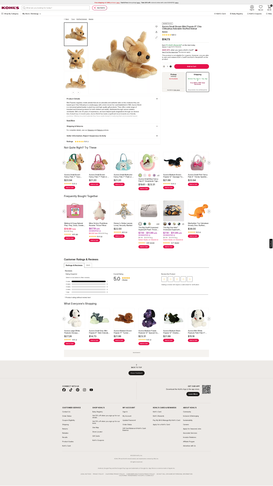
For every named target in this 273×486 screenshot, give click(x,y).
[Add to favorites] (156, 26)
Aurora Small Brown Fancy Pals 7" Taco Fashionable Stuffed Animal (72, 176)
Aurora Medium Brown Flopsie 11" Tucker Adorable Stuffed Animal (123, 332)
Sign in (164, 47)
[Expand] (156, 37)
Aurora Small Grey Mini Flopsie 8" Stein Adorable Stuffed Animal (99, 332)
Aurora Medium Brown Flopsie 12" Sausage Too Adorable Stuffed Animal (173, 176)
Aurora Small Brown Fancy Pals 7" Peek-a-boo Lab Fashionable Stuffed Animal (98, 176)
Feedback (271, 243)
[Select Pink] (149, 175)
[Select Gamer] (169, 224)
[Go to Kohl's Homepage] (10, 8)
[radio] (173, 82)
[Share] (156, 32)
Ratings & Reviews (74, 265)
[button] (169, 35)
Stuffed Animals (81, 19)
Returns (100, 130)
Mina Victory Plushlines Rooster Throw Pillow (98, 224)
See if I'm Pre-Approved (170, 52)
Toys (73, 19)
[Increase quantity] (171, 66)
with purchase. (107, 2)
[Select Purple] (145, 175)
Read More (71, 120)
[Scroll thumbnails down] (78, 92)
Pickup (173, 74)
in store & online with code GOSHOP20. (159, 2)
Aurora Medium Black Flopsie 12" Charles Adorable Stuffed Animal (173, 332)
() (76, 183)
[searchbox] (56, 8)
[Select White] (140, 175)
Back (68, 19)
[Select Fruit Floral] (174, 224)
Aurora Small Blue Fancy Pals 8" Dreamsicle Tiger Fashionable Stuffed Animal (148, 180)
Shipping (197, 74)
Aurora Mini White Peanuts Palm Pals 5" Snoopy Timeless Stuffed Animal (198, 332)
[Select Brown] (154, 175)
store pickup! (130, 2)
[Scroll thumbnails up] (73, 92)
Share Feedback (136, 373)
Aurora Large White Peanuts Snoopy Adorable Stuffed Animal (74, 332)
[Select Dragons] (179, 224)
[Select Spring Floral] (149, 224)
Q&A (88, 265)
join (169, 47)
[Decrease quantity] (164, 66)
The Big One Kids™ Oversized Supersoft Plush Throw (171, 228)
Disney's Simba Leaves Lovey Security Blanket (123, 224)
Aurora (91, 19)
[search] (24, 7)
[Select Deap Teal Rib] (145, 224)
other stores (177, 90)
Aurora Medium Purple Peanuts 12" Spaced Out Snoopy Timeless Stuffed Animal (148, 332)
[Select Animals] (165, 224)
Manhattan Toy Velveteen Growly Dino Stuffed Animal (198, 224)
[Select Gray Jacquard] (140, 224)
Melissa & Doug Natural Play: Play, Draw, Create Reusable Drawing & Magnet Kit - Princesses (73, 224)
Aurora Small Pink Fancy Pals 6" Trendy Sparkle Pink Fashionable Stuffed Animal (198, 176)
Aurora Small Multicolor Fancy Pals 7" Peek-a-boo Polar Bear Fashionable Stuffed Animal (123, 176)
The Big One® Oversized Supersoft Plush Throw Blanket (148, 228)
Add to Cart (69, 187)
